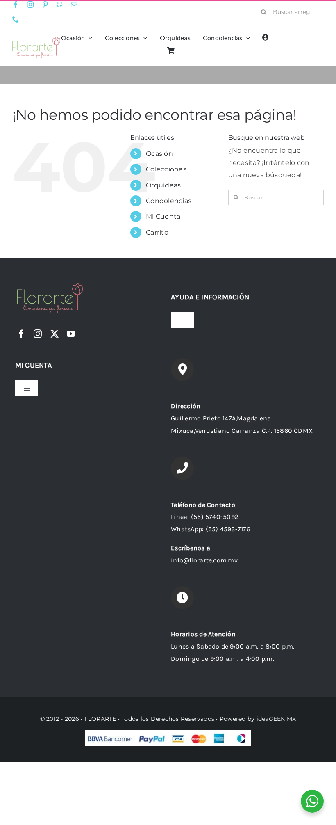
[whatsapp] (60, 4)
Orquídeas (163, 185)
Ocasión (159, 154)
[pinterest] (45, 4)
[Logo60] (36, 39)
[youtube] (71, 334)
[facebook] (15, 4)
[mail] (74, 4)
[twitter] (54, 334)
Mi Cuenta (163, 216)
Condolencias (168, 201)
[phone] (15, 19)
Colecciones (166, 169)
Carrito (157, 232)
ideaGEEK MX (276, 718)
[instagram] (30, 4)
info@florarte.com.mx (204, 560)
